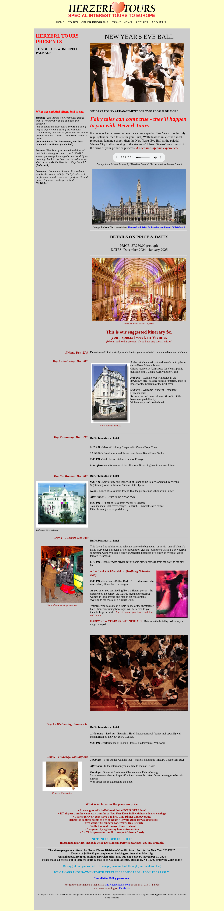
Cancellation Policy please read (112, 878)
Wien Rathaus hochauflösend (156, 227)
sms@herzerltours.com (117, 884)
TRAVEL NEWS (122, 22)
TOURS (73, 22)
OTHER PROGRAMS (94, 22)
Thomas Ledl (134, 227)
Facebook (124, 888)
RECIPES (142, 22)
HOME (60, 22)
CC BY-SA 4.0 (178, 227)
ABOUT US (159, 22)
